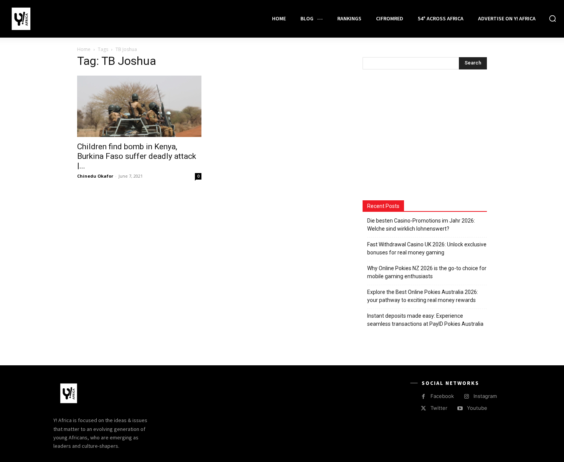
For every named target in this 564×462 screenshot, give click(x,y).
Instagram (485, 396)
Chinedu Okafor (95, 176)
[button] (552, 18)
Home (84, 49)
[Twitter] (423, 408)
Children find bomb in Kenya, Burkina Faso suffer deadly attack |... (136, 156)
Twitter (438, 408)
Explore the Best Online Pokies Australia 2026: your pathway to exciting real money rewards (422, 296)
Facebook (442, 396)
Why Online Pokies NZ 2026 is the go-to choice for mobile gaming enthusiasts (426, 272)
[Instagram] (466, 396)
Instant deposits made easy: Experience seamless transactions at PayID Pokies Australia (425, 320)
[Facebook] (423, 396)
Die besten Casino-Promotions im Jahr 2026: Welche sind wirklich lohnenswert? (421, 225)
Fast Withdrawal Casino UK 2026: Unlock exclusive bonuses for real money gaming (426, 248)
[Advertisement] (420, 136)
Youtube (477, 408)
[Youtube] (460, 408)
